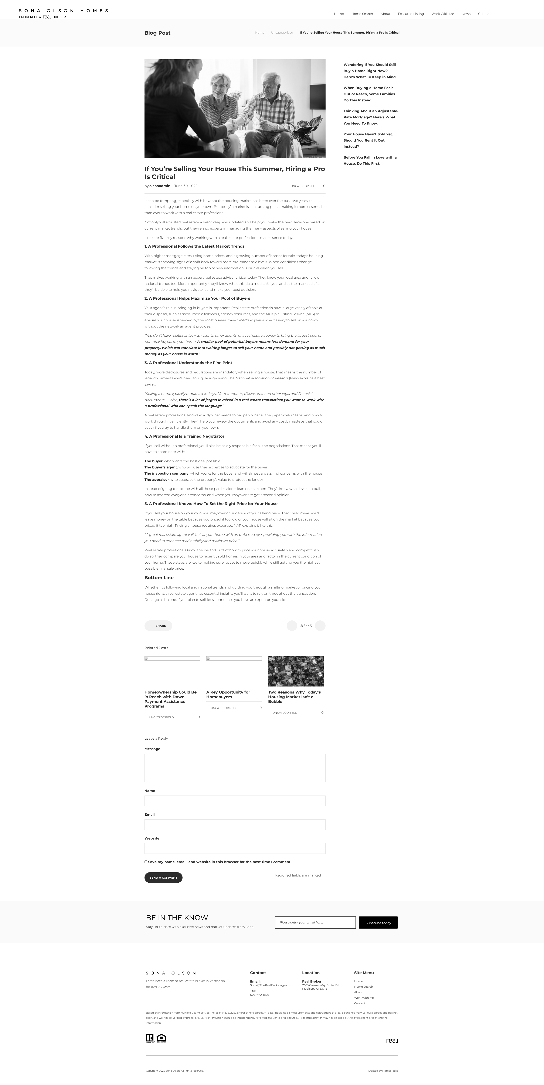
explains (257, 320)
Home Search (362, 14)
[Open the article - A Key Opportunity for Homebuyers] (220, 671)
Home (339, 14)
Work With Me (443, 14)
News (466, 14)
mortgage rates (179, 256)
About (385, 14)
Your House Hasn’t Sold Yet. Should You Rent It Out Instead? (368, 140)
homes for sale (282, 256)
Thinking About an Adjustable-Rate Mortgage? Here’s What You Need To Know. (371, 117)
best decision (244, 290)
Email (150, 815)
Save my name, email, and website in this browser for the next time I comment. (219, 862)
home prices (214, 256)
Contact (484, 14)
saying (149, 384)
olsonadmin (160, 186)
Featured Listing (411, 14)
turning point (267, 207)
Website (151, 838)
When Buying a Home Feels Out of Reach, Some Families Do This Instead (369, 94)
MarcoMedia (390, 1070)
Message (152, 749)
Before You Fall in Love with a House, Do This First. (370, 160)
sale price (175, 568)
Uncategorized (282, 32)
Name (150, 791)
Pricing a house (188, 525)
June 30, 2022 (185, 186)
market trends (170, 228)
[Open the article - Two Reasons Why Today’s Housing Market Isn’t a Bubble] (282, 671)
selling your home (175, 207)
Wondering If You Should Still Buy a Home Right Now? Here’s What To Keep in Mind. (370, 71)
